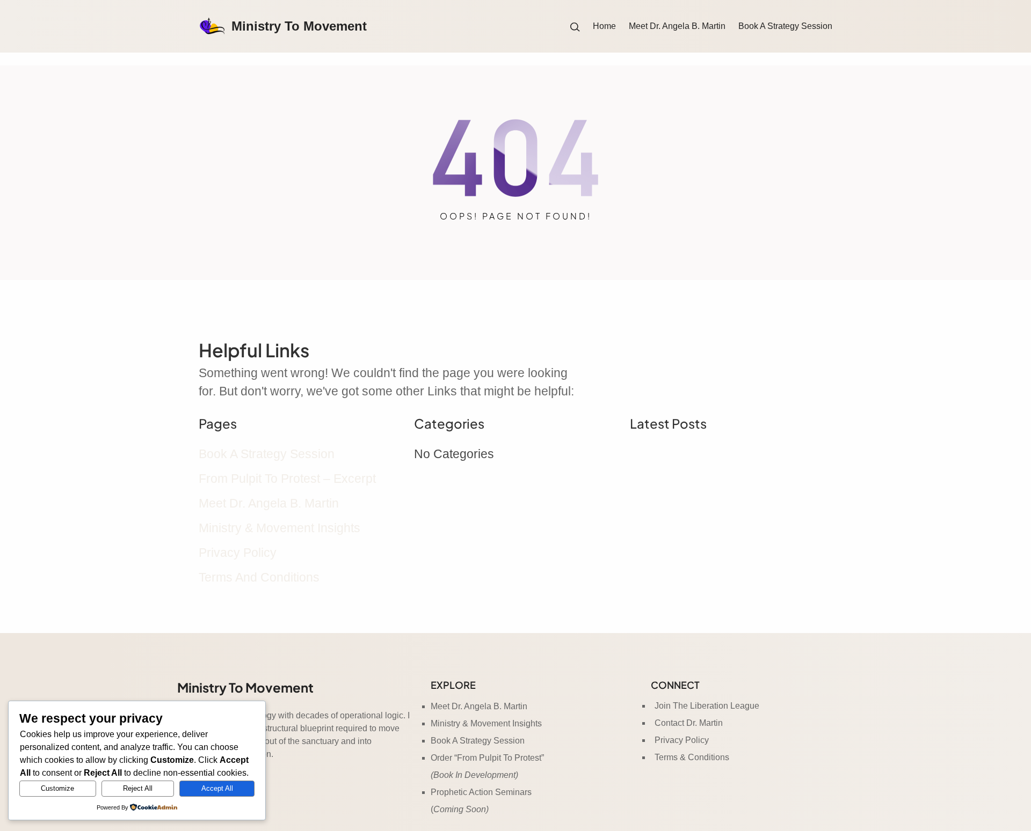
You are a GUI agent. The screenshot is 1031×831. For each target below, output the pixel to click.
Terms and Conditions (259, 577)
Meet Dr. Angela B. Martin (269, 503)
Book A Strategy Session (267, 454)
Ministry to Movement (299, 26)
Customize (57, 788)
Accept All (217, 788)
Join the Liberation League (707, 705)
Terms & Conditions (692, 757)
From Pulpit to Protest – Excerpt (287, 479)
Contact (670, 722)
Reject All (138, 788)
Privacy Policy (238, 553)
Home (604, 26)
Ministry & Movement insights (279, 528)
